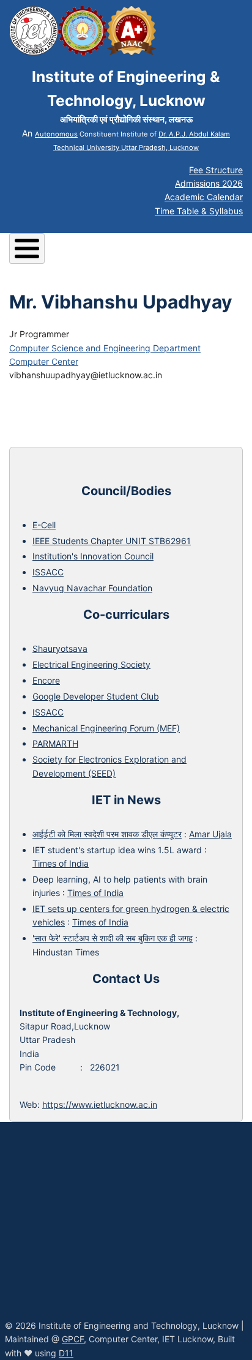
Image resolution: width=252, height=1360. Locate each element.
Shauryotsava (59, 648)
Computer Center (43, 361)
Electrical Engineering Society (91, 664)
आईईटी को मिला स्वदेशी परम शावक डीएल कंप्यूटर (107, 834)
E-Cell (44, 525)
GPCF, (74, 1339)
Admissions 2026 (209, 183)
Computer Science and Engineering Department (105, 348)
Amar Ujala (210, 834)
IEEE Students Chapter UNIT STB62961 (111, 541)
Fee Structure (216, 170)
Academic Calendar (204, 197)
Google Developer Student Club (95, 696)
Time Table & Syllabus (199, 211)
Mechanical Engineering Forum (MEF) (106, 728)
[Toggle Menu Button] (27, 248)
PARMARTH (55, 743)
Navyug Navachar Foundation (92, 588)
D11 (66, 1353)
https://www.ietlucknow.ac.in (99, 1104)
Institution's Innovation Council (93, 556)
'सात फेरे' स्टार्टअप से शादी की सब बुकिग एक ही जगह (112, 938)
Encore (46, 680)
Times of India (60, 863)
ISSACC (48, 572)
